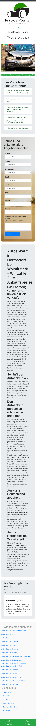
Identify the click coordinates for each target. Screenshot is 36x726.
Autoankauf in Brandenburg (10, 646)
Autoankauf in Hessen (9, 657)
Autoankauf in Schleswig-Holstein (13, 685)
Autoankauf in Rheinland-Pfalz (11, 670)
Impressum (6, 715)
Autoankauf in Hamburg (9, 653)
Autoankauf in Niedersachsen (11, 664)
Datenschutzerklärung (10, 711)
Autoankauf (7, 696)
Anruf (25, 561)
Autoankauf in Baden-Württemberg (13, 635)
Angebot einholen (12, 234)
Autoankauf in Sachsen (9, 678)
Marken (5, 704)
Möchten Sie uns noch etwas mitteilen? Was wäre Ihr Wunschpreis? (15, 218)
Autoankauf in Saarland (9, 674)
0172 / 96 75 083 (19, 37)
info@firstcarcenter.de (15, 570)
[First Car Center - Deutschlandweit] (18, 13)
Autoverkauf (7, 700)
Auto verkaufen (8, 708)
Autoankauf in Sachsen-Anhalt (11, 681)
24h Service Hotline (18, 32)
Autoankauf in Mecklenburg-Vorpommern (15, 661)
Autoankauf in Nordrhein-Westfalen (13, 668)
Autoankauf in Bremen (9, 650)
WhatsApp (13, 563)
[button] (3, 57)
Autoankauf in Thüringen (9, 689)
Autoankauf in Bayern (8, 639)
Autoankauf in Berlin (8, 642)
